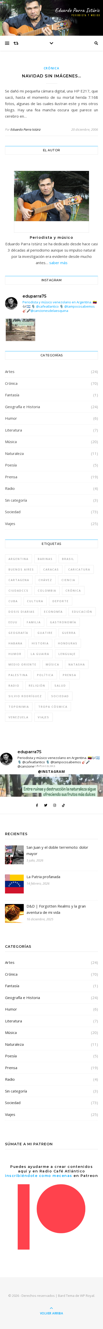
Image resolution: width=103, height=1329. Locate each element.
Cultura (35, 601)
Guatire (45, 633)
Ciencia (68, 580)
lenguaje (67, 654)
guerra (69, 633)
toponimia (18, 706)
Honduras (68, 643)
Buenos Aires (21, 569)
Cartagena (18, 580)
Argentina (18, 559)
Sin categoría (16, 500)
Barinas (45, 559)
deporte (60, 601)
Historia (40, 643)
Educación (82, 611)
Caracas (51, 569)
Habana (15, 643)
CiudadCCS (18, 590)
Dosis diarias (21, 611)
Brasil (68, 559)
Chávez (45, 580)
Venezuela (18, 717)
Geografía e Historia (22, 406)
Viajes (10, 523)
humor (15, 654)
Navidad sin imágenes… (51, 76)
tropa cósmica (53, 706)
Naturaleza (14, 453)
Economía (53, 611)
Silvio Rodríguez (25, 696)
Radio (10, 488)
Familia (34, 622)
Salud (60, 685)
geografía (18, 633)
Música (11, 441)
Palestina (18, 675)
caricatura (79, 569)
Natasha (76, 664)
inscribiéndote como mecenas (38, 1175)
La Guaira (40, 654)
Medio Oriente (22, 664)
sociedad (60, 696)
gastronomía (63, 622)
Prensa (11, 476)
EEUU (13, 622)
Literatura (13, 430)
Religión (37, 685)
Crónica (52, 68)
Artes (9, 371)
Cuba (13, 601)
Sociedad (12, 511)
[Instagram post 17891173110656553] (21, 339)
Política (45, 675)
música (52, 664)
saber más (58, 262)
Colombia (47, 590)
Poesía (11, 464)
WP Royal (87, 1295)
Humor (11, 418)
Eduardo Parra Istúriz (25, 129)
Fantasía (12, 394)
